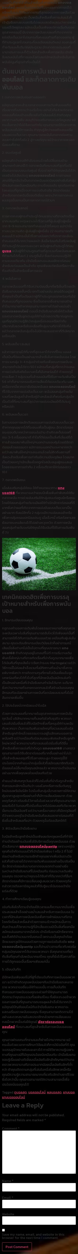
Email (7, 1197)
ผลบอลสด (54, 1092)
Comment (11, 1128)
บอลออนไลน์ (37, 1092)
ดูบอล (6, 250)
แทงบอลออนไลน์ (13, 1097)
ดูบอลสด (20, 1092)
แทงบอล (69, 1092)
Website (8, 1214)
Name (8, 1181)
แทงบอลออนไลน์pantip (38, 846)
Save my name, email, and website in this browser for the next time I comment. (33, 1236)
